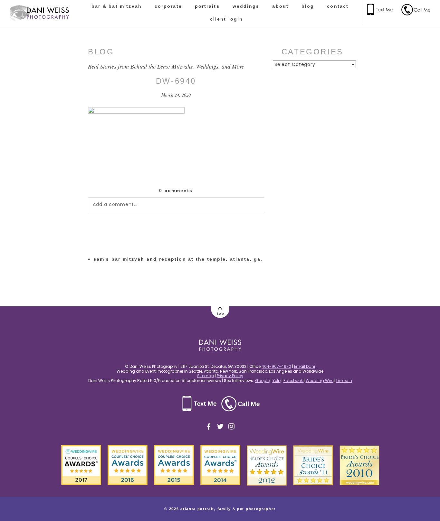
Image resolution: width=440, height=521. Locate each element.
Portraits (207, 6)
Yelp (277, 380)
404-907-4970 (276, 366)
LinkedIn (344, 380)
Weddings (246, 6)
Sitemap (205, 375)
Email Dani (304, 366)
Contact (338, 6)
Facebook (293, 380)
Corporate (168, 6)
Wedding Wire (319, 380)
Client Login (226, 19)
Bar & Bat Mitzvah (116, 6)
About (280, 6)
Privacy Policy (230, 375)
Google (262, 380)
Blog (307, 6)
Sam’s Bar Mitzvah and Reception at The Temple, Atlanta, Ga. (178, 259)
